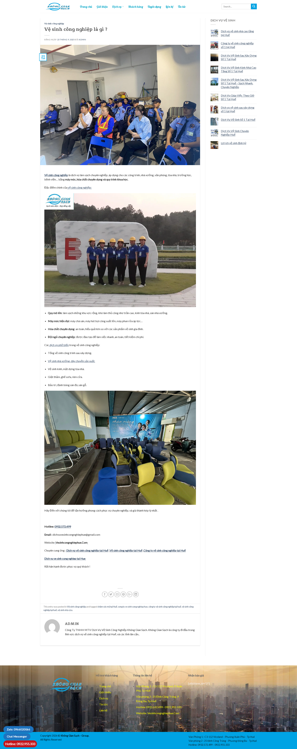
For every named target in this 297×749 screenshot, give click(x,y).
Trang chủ (86, 6)
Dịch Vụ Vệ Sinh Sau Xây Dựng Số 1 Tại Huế (239, 57)
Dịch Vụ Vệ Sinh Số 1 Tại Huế (238, 119)
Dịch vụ (117, 6)
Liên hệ (169, 6)
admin (82, 39)
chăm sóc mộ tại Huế (107, 606)
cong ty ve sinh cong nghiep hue (133, 606)
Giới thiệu (102, 6)
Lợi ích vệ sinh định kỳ (233, 143)
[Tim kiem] (254, 6)
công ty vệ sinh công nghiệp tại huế (164, 606)
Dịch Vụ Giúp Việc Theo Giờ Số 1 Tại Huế (237, 97)
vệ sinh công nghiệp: (79, 187)
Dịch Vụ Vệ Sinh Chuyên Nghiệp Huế (235, 132)
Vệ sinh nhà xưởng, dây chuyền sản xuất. (71, 361)
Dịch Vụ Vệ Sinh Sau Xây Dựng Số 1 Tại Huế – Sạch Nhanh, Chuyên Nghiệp (239, 83)
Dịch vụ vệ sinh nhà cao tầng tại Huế (237, 33)
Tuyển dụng (154, 6)
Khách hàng (135, 6)
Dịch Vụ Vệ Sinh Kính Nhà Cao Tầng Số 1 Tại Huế (238, 69)
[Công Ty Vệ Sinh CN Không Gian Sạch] (65, 684)
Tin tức (182, 6)
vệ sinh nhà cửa (65, 610)
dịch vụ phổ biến (59, 345)
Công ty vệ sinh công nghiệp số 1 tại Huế (237, 45)
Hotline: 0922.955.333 (20, 744)
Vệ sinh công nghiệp (54, 23)
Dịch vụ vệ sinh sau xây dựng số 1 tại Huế (237, 109)
